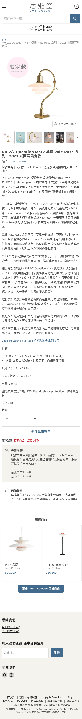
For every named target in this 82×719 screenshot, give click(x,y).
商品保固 (22, 701)
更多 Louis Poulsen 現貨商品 (41, 588)
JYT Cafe (8, 701)
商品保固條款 (67, 499)
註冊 (57, 653)
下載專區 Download (52, 697)
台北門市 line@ (11, 627)
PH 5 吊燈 (11, 565)
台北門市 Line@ (43, 30)
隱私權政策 (73, 701)
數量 (4, 410)
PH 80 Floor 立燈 (57, 565)
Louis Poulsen (17, 161)
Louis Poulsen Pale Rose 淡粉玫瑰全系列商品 (31, 341)
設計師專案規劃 (28, 697)
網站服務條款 (54, 701)
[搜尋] (75, 18)
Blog (70, 697)
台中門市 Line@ (43, 26)
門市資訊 (10, 697)
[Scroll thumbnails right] (77, 138)
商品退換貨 (37, 701)
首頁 (5, 39)
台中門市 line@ (11, 631)
